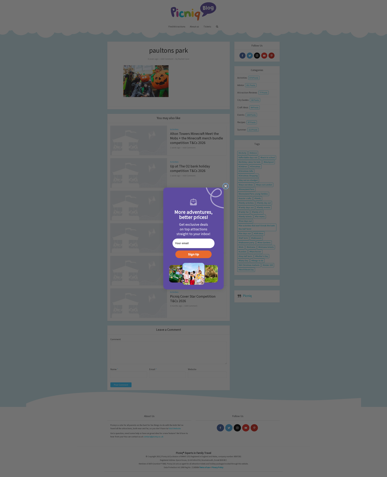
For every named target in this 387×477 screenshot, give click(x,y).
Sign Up (193, 254)
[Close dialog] (225, 186)
